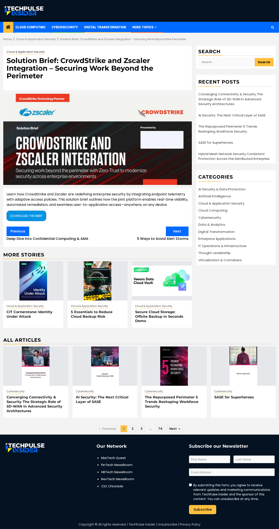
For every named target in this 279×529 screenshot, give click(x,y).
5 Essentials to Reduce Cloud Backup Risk (91, 314)
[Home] (8, 27)
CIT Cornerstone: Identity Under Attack (30, 314)
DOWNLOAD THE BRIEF (26, 216)
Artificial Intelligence (214, 196)
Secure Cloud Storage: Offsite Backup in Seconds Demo (159, 316)
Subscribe (203, 509)
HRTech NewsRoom (117, 472)
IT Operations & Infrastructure (222, 245)
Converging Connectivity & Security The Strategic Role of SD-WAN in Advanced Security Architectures (230, 99)
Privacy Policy (190, 524)
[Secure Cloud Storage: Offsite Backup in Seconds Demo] (162, 280)
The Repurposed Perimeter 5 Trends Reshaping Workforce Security (227, 129)
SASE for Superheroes (215, 142)
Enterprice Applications (217, 238)
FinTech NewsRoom (117, 464)
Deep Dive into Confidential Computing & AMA (47, 235)
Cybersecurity (65, 27)
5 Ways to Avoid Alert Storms (163, 235)
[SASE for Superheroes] (243, 366)
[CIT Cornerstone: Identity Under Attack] (33, 280)
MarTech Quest (113, 458)
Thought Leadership (214, 253)
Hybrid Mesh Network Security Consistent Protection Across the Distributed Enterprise (234, 156)
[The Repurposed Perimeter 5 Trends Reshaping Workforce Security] (174, 366)
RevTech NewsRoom (117, 479)
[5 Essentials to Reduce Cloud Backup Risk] (98, 280)
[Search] (272, 27)
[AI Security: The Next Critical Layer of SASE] (105, 366)
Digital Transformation (105, 27)
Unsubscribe (167, 524)
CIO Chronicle (112, 486)
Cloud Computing (30, 27)
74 (160, 429)
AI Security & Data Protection (221, 189)
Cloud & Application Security (26, 52)
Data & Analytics (211, 224)
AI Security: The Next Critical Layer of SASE (231, 115)
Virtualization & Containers (220, 260)
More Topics (142, 27)
